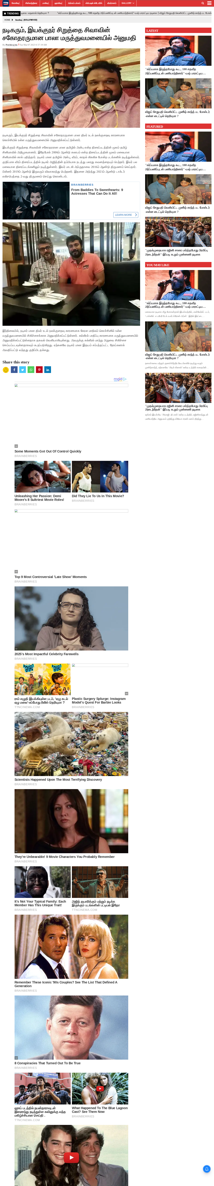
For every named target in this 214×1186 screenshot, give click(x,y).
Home (7, 20)
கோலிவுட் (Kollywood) (26, 20)
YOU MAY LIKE (157, 265)
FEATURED (154, 126)
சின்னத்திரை (31, 3)
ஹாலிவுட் (59, 3)
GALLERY (126, 3)
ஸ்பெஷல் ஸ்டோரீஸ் (94, 3)
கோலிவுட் (16, 3)
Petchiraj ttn (11, 45)
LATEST (152, 30)
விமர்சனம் (111, 3)
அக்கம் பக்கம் (74, 3)
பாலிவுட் (45, 3)
